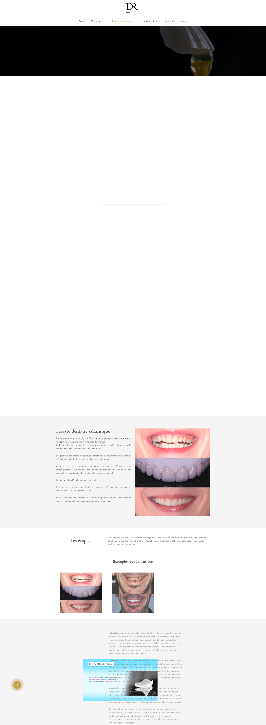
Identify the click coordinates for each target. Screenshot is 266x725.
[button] (105, 21)
